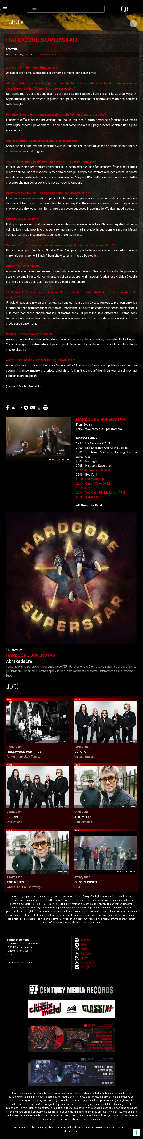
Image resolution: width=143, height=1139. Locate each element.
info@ (85, 967)
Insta (84, 949)
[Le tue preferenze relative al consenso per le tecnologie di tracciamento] (136, 1132)
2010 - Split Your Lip (90, 479)
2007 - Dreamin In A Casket (95, 470)
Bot (83, 944)
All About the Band (89, 505)
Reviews (86, 953)
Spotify (86, 940)
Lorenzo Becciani (46, 54)
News (84, 958)
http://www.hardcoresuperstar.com (99, 429)
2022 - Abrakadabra (89, 497)
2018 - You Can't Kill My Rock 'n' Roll (101, 492)
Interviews (88, 962)
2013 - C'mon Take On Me (94, 483)
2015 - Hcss (84, 488)
